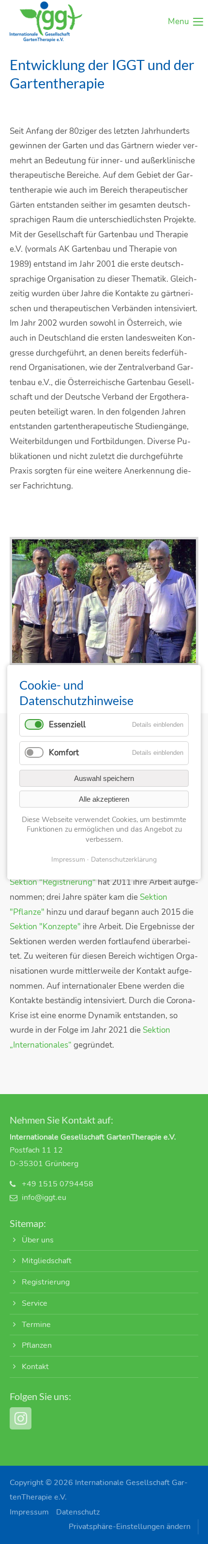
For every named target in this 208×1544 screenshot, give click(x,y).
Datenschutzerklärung (124, 859)
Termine (36, 1324)
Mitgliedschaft (47, 1260)
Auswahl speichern (104, 778)
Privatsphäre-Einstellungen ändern (130, 1526)
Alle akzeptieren (104, 798)
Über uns (38, 1240)
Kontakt (35, 1366)
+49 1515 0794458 (57, 1184)
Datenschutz (78, 1512)
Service (34, 1303)
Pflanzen (37, 1345)
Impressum (29, 1512)
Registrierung (46, 1282)
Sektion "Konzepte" (45, 926)
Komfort (64, 752)
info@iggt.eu (44, 1197)
